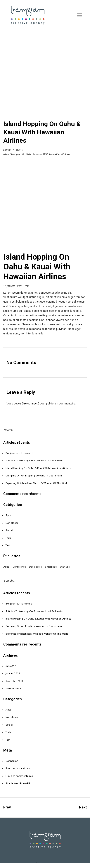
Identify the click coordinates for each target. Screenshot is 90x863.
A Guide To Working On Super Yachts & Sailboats (33, 460)
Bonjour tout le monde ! (19, 453)
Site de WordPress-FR (17, 783)
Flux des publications (17, 768)
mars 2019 (11, 666)
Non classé (11, 522)
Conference (19, 566)
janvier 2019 (12, 673)
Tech (8, 537)
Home (6, 149)
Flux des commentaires (19, 775)
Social (9, 530)
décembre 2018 (14, 681)
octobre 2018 (13, 688)
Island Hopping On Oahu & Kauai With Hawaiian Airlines (38, 468)
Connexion (11, 760)
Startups (65, 566)
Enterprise (51, 566)
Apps (8, 515)
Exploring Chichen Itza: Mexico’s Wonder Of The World (36, 483)
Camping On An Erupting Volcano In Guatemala (33, 475)
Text (18, 149)
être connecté (30, 403)
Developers (35, 566)
